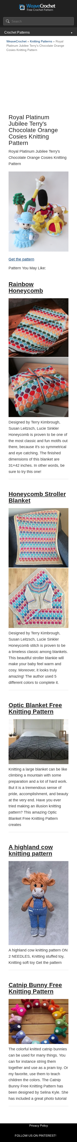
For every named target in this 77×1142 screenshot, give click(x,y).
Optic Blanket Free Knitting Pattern (35, 708)
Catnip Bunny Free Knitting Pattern (35, 988)
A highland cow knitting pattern (31, 850)
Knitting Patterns (41, 41)
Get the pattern (21, 259)
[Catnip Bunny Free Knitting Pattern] (38, 1021)
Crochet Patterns (17, 32)
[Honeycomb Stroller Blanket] (38, 568)
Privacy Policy (38, 1125)
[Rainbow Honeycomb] (38, 357)
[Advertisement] (38, 84)
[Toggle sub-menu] (71, 32)
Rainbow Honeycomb (26, 287)
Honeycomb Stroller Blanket (37, 497)
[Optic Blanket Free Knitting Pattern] (38, 741)
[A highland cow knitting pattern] (38, 903)
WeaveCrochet (16, 41)
